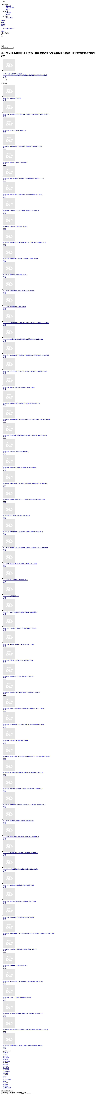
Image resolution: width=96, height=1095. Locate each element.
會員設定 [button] (12, 28)
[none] (49, 93)
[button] (48, 10)
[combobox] (48, 48)
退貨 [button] (9, 28)
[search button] (1, 49)
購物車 (2, 22)
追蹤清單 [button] (5, 28)
